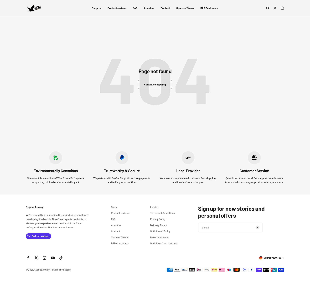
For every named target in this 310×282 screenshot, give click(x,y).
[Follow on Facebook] (28, 258)
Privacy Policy (158, 219)
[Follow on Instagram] (44, 258)
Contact (165, 8)
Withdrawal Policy (160, 231)
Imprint (154, 206)
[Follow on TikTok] (61, 258)
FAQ (135, 8)
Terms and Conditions (162, 212)
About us (149, 8)
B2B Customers (209, 8)
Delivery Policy (158, 225)
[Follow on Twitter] (36, 258)
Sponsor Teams (185, 8)
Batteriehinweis (159, 237)
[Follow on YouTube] (53, 258)
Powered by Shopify (61, 269)
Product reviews (117, 8)
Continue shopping (155, 84)
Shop (95, 8)
